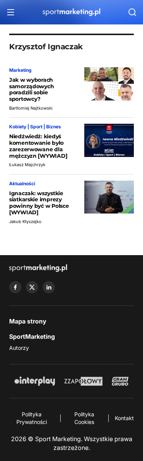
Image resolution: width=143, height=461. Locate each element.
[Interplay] (34, 381)
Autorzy (19, 348)
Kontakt (124, 418)
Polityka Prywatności (31, 418)
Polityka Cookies (84, 418)
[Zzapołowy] (83, 381)
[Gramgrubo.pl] (120, 381)
